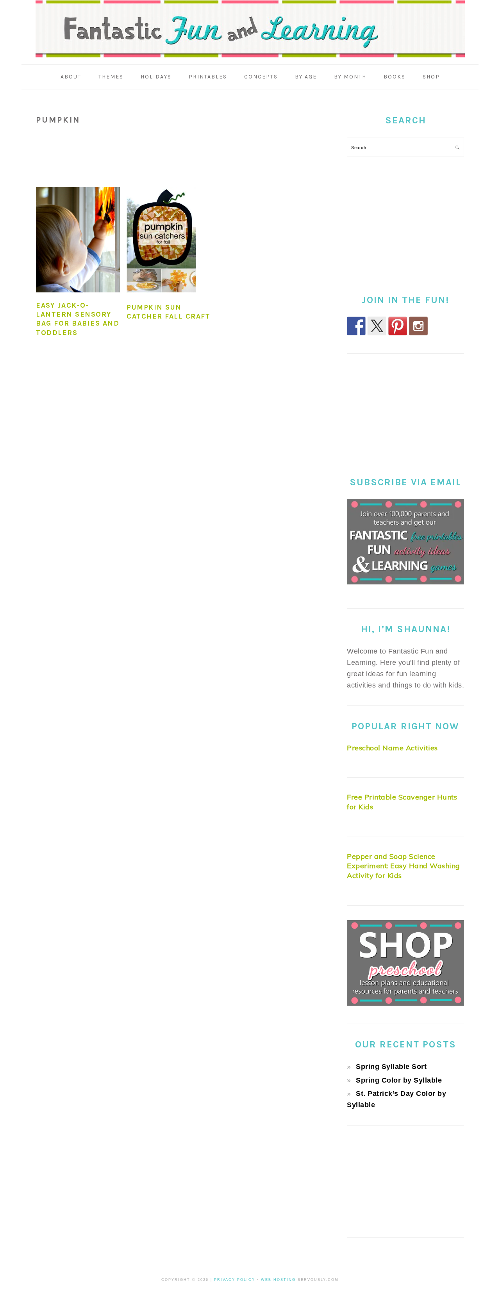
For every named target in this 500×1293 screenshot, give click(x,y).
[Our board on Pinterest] (397, 326)
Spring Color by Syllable (399, 1080)
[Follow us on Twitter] (377, 326)
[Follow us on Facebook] (356, 326)
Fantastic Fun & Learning (250, 29)
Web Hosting (278, 1280)
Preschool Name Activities (392, 747)
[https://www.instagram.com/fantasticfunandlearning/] (418, 326)
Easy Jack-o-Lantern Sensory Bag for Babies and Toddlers (77, 319)
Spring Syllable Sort (391, 1066)
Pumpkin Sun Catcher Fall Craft (168, 312)
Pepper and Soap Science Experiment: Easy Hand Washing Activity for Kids (403, 866)
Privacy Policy (234, 1280)
